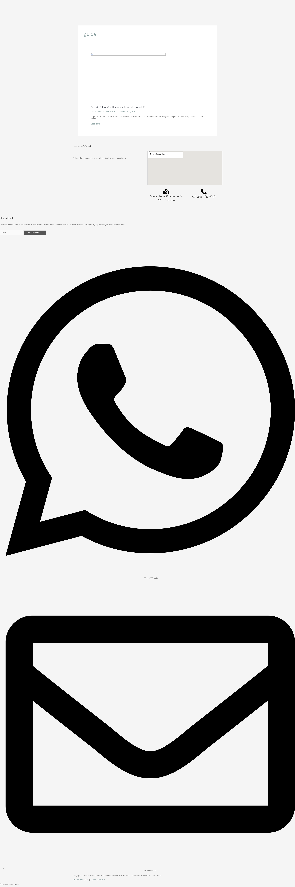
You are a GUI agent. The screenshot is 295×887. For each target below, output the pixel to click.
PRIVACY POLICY (80, 880)
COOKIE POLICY (97, 880)
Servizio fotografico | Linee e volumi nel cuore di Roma (120, 107)
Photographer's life (99, 112)
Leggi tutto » (96, 124)
